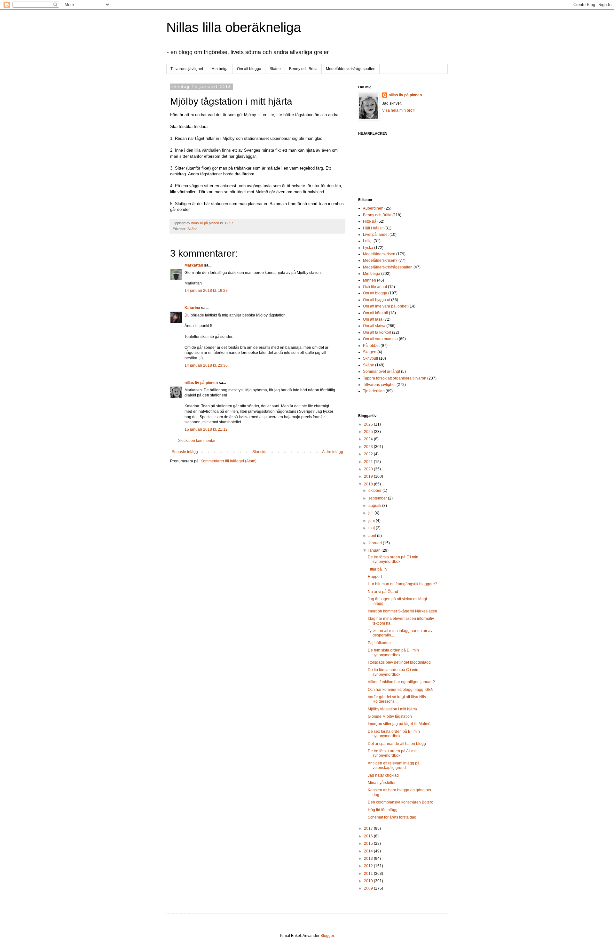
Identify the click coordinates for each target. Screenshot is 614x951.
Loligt (368, 241)
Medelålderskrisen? (380, 260)
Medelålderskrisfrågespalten (350, 69)
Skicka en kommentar (197, 440)
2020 (369, 469)
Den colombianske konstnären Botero (400, 802)
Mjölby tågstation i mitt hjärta (392, 709)
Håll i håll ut (373, 228)
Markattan (194, 265)
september (378, 498)
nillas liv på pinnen (201, 382)
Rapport (375, 576)
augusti (375, 505)
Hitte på (369, 221)
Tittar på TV (378, 569)
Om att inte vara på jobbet (385, 306)
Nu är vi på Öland (383, 591)
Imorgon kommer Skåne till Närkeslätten (402, 611)
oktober (375, 490)
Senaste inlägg (185, 452)
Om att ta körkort (377, 332)
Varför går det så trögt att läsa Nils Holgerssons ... (397, 699)
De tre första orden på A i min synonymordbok (393, 753)
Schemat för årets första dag (392, 817)
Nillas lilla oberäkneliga (233, 27)
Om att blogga (249, 69)
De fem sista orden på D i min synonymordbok (393, 652)
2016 (369, 836)
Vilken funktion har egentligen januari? (401, 682)
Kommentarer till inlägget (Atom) (228, 461)
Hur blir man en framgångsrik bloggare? (402, 584)
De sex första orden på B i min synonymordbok (394, 733)
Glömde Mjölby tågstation (390, 716)
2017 (369, 828)
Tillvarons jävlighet (186, 69)
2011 (369, 873)
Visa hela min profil (398, 110)
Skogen (369, 352)
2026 (369, 424)
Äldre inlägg (332, 452)
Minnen (369, 280)
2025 (369, 431)
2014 (369, 851)
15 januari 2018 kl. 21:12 (206, 429)
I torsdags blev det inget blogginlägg (399, 662)
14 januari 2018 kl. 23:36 (206, 365)
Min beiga (220, 69)
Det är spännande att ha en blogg (397, 743)
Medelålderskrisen (379, 254)
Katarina (192, 308)
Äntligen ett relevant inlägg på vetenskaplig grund (394, 765)
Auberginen (373, 208)
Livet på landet (376, 234)
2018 (369, 484)
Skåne (275, 69)
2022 (369, 454)
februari (375, 543)
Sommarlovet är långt (381, 371)
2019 (369, 476)
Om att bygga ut (376, 300)
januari (375, 550)
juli (371, 513)
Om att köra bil (375, 313)
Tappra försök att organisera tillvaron (394, 378)
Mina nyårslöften (382, 782)
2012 (369, 866)
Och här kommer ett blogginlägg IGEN (401, 689)
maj (372, 528)
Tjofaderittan (374, 391)
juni (372, 520)
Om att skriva (374, 326)
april (372, 535)
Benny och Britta (303, 69)
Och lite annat (375, 286)
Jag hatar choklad (383, 775)
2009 (369, 888)
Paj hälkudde (379, 643)
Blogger (327, 935)
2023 (369, 446)
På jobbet (371, 345)
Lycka (368, 247)
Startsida (260, 452)
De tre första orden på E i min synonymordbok (393, 559)
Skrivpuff (370, 358)
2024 (369, 439)
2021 (369, 462)
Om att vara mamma (380, 339)
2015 (369, 843)
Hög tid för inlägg (383, 810)
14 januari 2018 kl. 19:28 (206, 290)
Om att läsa (372, 319)
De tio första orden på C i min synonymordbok (393, 671)
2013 (369, 858)
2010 (369, 881)
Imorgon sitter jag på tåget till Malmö (399, 724)
